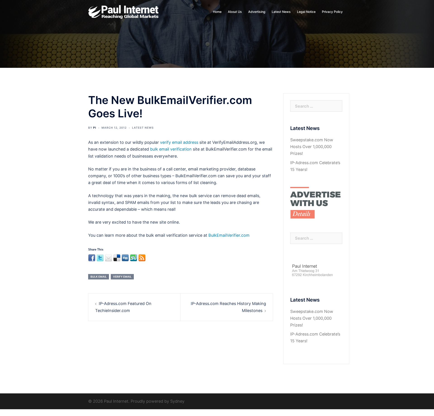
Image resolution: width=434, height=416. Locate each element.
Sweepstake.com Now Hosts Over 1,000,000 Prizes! (311, 146)
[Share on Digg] (125, 258)
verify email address (179, 142)
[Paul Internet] (123, 11)
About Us (235, 12)
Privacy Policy (332, 12)
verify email (122, 276)
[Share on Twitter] (100, 258)
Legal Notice (306, 12)
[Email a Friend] (108, 258)
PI (94, 127)
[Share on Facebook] (91, 258)
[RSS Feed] (142, 258)
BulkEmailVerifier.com (229, 235)
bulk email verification (171, 149)
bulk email (98, 276)
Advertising (256, 12)
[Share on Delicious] (116, 258)
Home (217, 12)
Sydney (177, 401)
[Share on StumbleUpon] (133, 258)
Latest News (281, 12)
